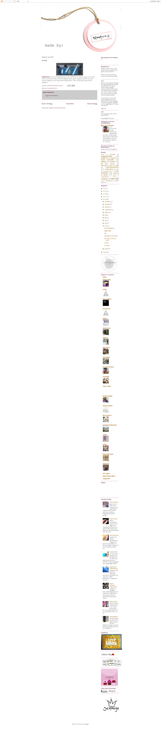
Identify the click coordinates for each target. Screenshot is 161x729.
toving (108, 181)
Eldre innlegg (92, 104)
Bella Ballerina (113, 602)
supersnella (106, 376)
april (106, 223)
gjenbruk (114, 158)
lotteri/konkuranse (112, 167)
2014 (104, 188)
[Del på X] (71, 85)
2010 (104, 199)
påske (114, 175)
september (108, 209)
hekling (103, 162)
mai (106, 220)
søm (113, 179)
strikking (104, 179)
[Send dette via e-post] (68, 85)
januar (106, 249)
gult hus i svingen (107, 396)
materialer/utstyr (52, 88)
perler (106, 175)
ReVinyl (105, 318)
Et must (106, 243)
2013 (110, 127)
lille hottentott (107, 415)
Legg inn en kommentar (51, 95)
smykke (114, 176)
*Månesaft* (106, 464)
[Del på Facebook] (73, 85)
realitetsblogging (105, 176)
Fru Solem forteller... (108, 125)
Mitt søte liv (106, 347)
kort (111, 165)
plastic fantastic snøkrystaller (113, 585)
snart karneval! (114, 502)
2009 (104, 252)
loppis (117, 165)
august (107, 212)
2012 (104, 194)
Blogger (87, 724)
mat (117, 169)
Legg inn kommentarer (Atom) (57, 108)
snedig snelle (106, 478)
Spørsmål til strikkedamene (114, 567)
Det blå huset (106, 309)
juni (106, 218)
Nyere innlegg (47, 104)
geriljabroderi (104, 158)
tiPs (105, 233)
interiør (112, 162)
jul (102, 164)
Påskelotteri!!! (113, 552)
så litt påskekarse (109, 228)
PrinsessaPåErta (107, 299)
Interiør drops (106, 328)
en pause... (107, 245)
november (107, 204)
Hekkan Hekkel (107, 279)
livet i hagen (106, 473)
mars (106, 226)
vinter (117, 181)
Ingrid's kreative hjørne (109, 476)
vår (104, 182)
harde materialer (107, 160)
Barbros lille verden (108, 454)
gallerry (105, 444)
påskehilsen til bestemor (111, 236)
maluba (105, 289)
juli (105, 215)
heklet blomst (113, 519)
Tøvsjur (105, 434)
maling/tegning (109, 169)
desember (107, 201)
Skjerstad (105, 338)
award (102, 154)
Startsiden (70, 104)
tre (112, 180)
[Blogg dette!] (69, 85)
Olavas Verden (107, 386)
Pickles (104, 277)
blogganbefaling (106, 156)
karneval (112, 163)
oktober (107, 207)
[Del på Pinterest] (74, 85)
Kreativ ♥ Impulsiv (107, 405)
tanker (102, 180)
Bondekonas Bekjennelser (110, 425)
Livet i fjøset (106, 357)
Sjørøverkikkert (114, 617)
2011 (104, 196)
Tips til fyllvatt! (114, 535)
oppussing (116, 173)
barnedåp (112, 154)
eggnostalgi (107, 231)
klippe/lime (104, 165)
